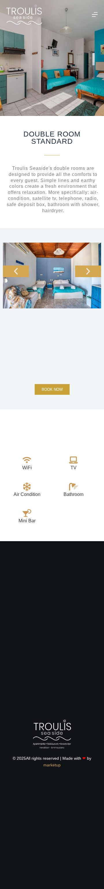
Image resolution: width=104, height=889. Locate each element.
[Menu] (95, 14)
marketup (52, 765)
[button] (16, 271)
